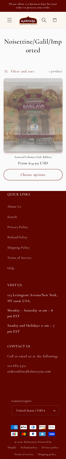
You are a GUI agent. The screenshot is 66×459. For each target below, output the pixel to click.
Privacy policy (50, 447)
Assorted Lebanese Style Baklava (33, 157)
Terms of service (24, 454)
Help (10, 268)
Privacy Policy (17, 227)
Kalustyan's (30, 441)
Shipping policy (47, 454)
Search (12, 217)
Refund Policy (17, 237)
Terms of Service (19, 258)
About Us (14, 206)
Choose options (33, 174)
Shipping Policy (18, 247)
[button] (9, 20)
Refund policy (29, 447)
